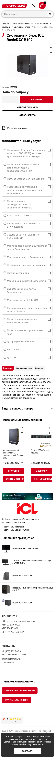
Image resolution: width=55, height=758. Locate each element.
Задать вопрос (27, 115)
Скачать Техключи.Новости (20, 690)
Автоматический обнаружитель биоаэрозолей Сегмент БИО (13, 454)
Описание (8, 368)
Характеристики (24, 368)
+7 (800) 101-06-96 (34, 5)
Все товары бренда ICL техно (17, 530)
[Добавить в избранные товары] (22, 433)
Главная (5, 24)
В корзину (36, 99)
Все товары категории (14, 527)
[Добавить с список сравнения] (22, 427)
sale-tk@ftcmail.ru (11, 659)
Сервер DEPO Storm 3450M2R (40, 451)
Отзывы (39, 368)
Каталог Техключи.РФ (23, 24)
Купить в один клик (27, 107)
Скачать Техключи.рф (16, 700)
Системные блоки (22, 27)
